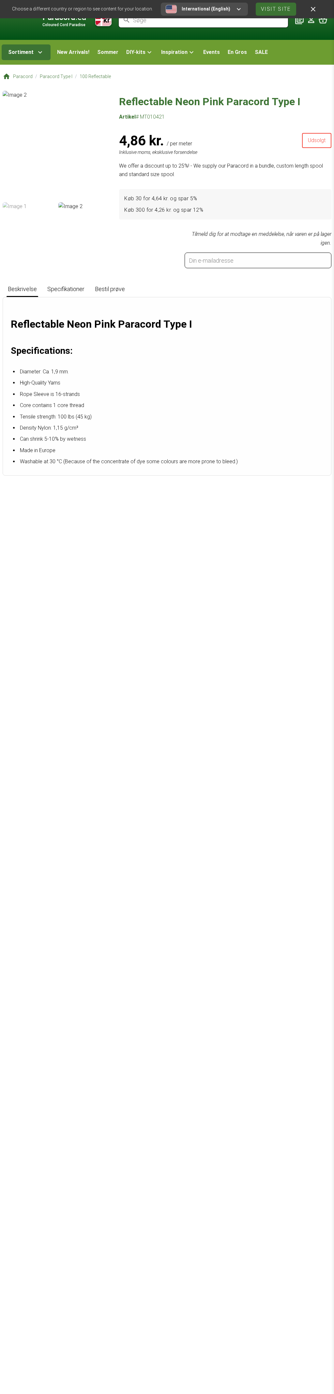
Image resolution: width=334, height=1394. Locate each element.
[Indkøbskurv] (323, 20)
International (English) (206, 8)
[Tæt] (313, 9)
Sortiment (21, 52)
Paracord (23, 76)
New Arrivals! (73, 52)
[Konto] (311, 20)
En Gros (237, 52)
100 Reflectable (95, 76)
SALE (261, 52)
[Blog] (299, 20)
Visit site (276, 9)
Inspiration (174, 52)
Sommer (107, 52)
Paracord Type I (56, 76)
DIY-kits (135, 52)
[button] (139, 52)
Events (211, 52)
